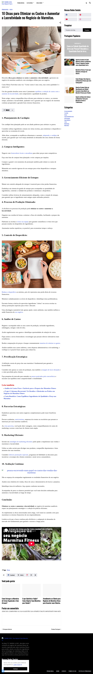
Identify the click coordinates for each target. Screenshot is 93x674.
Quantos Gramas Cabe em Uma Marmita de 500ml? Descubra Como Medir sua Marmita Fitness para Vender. (83, 90)
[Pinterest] (27, 575)
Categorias (30, 3)
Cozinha (66, 113)
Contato (64, 671)
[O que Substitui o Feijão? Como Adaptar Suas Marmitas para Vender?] (31, 590)
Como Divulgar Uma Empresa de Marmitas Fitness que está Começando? (83, 80)
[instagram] (84, 19)
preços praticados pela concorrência (43, 376)
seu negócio (19, 312)
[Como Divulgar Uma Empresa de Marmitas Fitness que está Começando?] (69, 80)
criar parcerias (9, 426)
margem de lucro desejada (50, 370)
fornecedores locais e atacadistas (21, 153)
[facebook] (70, 15)
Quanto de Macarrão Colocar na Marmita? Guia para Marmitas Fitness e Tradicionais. (83, 99)
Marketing (66, 124)
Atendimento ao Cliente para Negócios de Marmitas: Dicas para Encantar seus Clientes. (52, 601)
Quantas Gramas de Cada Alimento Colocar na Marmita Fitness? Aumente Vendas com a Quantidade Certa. (83, 62)
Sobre (57, 671)
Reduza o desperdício (9, 292)
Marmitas (66, 125)
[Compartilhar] (60, 22)
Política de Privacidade (85, 671)
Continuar (15, 669)
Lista (65, 122)
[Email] (31, 575)
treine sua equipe (22, 222)
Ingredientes (67, 120)
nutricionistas (19, 419)
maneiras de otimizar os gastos (50, 343)
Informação (67, 118)
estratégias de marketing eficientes (21, 442)
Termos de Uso (72, 671)
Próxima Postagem (55, 629)
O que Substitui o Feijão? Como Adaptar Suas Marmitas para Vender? (31, 601)
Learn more (16, 664)
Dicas (11, 9)
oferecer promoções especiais (18, 455)
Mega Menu (39, 3)
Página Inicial (20, 3)
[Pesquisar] (89, 2)
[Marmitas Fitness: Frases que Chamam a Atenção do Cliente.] (69, 71)
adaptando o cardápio (50, 135)
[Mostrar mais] (35, 575)
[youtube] (70, 19)
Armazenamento (68, 111)
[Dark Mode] (86, 2)
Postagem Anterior (7, 629)
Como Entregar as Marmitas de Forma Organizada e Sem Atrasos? (10, 601)
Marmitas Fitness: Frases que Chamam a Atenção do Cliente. (83, 71)
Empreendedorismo (69, 116)
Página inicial (5, 9)
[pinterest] (84, 15)
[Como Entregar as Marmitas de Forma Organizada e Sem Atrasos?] (11, 590)
